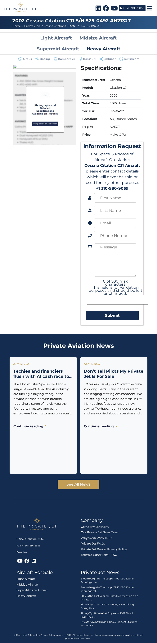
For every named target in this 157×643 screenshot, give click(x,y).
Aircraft (29, 26)
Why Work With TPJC (96, 538)
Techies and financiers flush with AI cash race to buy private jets (41, 376)
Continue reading (28, 426)
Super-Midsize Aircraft (32, 590)
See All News (78, 484)
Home (16, 26)
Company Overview (95, 527)
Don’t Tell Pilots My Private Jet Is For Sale (113, 374)
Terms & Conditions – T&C (99, 555)
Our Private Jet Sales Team (100, 532)
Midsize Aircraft (27, 584)
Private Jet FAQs (93, 543)
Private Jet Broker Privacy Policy (104, 549)
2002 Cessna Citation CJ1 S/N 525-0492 (62, 26)
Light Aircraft (25, 579)
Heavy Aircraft (26, 596)
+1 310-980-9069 (133, 8)
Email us (21, 552)
